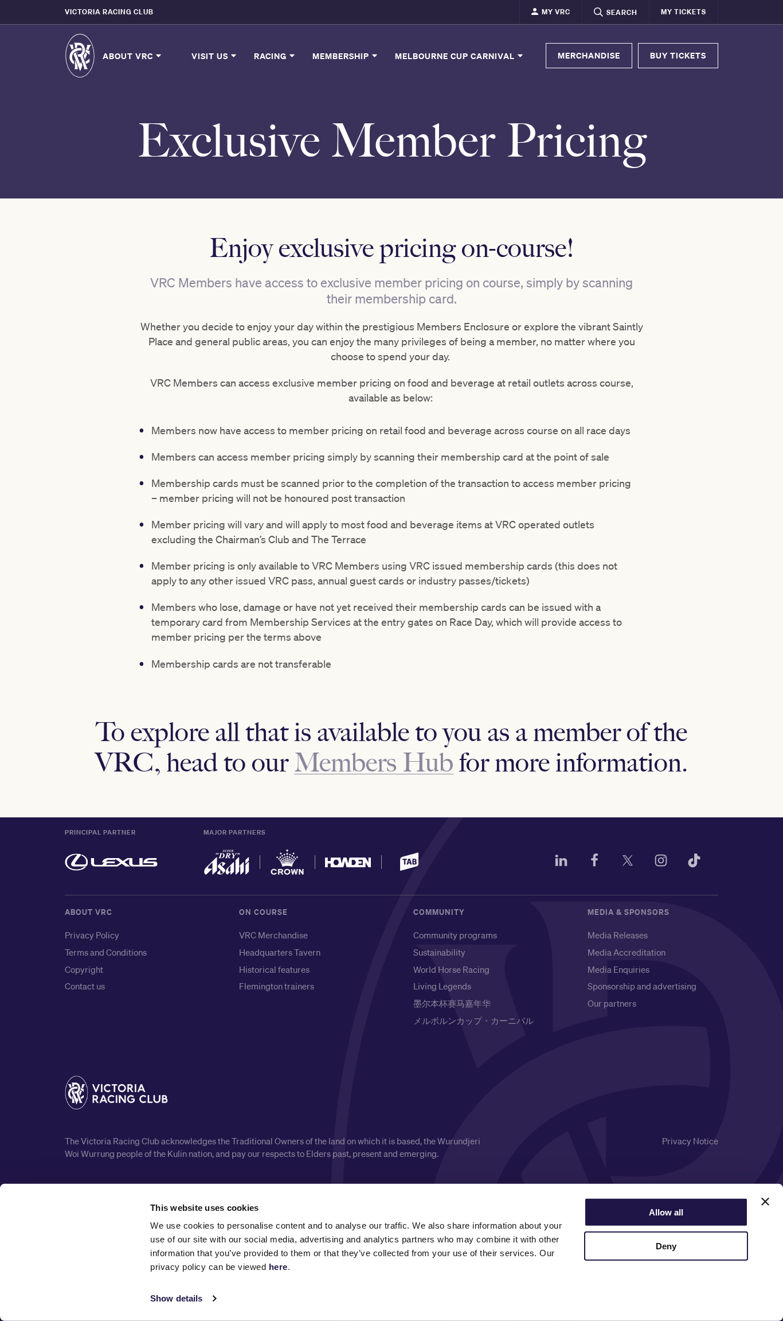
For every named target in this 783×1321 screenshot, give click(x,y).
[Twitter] (628, 862)
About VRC (129, 55)
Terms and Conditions (106, 952)
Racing (271, 55)
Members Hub (373, 760)
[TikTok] (694, 862)
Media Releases (618, 935)
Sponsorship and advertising (642, 986)
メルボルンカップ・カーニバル (473, 1020)
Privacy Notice (690, 1141)
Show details (176, 1298)
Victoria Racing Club (109, 12)
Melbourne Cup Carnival (456, 55)
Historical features (274, 969)
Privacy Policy (92, 935)
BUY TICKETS (678, 55)
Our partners (612, 1003)
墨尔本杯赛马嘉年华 (452, 1003)
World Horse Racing (451, 969)
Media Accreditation (626, 952)
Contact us (85, 986)
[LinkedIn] (561, 862)
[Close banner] (765, 1202)
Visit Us (210, 55)
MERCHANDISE (589, 55)
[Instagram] (661, 862)
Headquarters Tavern (279, 952)
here (278, 1267)
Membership (341, 55)
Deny (666, 1246)
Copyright (84, 969)
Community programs (455, 935)
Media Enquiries (618, 969)
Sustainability (439, 952)
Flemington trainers (276, 986)
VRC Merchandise (273, 935)
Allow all (666, 1212)
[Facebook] (594, 862)
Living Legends (442, 986)
